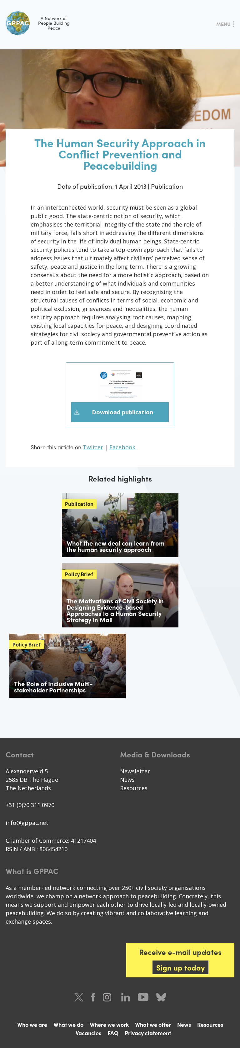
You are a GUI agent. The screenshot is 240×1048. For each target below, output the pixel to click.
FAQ (113, 1033)
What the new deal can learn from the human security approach (115, 546)
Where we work (109, 1024)
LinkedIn (125, 997)
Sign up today (180, 967)
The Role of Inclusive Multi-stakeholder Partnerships (53, 686)
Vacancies (88, 1033)
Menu (223, 23)
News (127, 779)
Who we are (32, 1024)
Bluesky (161, 997)
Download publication (122, 412)
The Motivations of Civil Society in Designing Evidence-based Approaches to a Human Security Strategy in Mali (115, 610)
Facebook (122, 447)
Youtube (143, 997)
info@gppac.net (27, 822)
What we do (68, 1024)
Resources (134, 788)
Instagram (108, 997)
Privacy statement (148, 1033)
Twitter (93, 447)
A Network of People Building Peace (54, 23)
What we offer (153, 1024)
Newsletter (135, 771)
